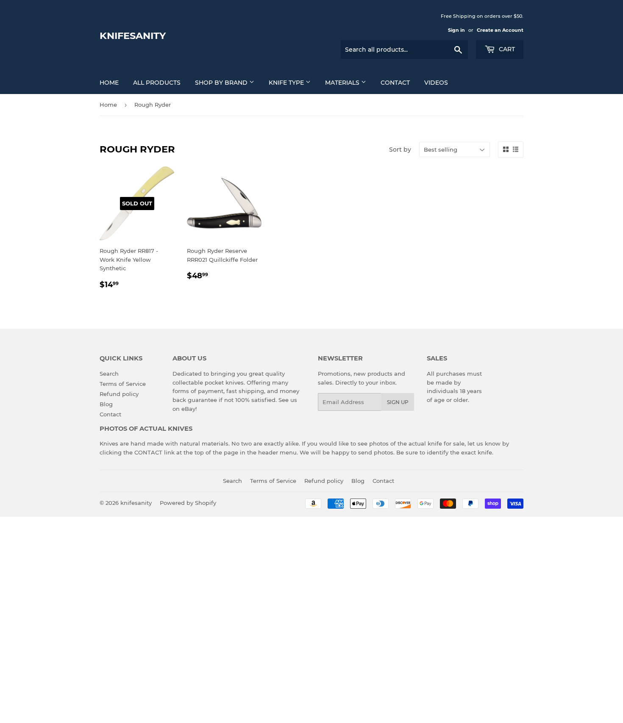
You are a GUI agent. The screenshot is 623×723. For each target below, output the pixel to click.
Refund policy (119, 394)
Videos (436, 82)
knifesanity (133, 36)
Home (109, 82)
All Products (157, 82)
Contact (395, 82)
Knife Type (287, 82)
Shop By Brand (222, 82)
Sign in (456, 30)
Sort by (400, 149)
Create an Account (500, 30)
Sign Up (398, 402)
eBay (188, 408)
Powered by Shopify (188, 502)
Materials (343, 82)
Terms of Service (123, 383)
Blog (106, 404)
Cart (506, 49)
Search (109, 373)
